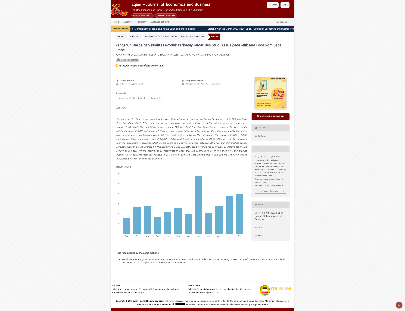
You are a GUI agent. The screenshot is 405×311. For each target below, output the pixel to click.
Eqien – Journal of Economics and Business (171, 5)
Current (142, 22)
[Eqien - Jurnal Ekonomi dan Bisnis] (119, 10)
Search (283, 22)
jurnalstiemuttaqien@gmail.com (203, 293)
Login (285, 5)
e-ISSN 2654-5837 (142, 15)
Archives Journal (160, 22)
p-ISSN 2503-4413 (166, 15)
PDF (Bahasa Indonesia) (272, 116)
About (127, 22)
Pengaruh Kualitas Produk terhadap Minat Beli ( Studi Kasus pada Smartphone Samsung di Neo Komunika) (193, 260)
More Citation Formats (267, 191)
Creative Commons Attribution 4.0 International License (213, 305)
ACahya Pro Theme (259, 305)
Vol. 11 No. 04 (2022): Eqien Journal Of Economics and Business (174, 36)
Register (273, 5)
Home (116, 22)
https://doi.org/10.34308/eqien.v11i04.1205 (141, 66)
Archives (134, 36)
